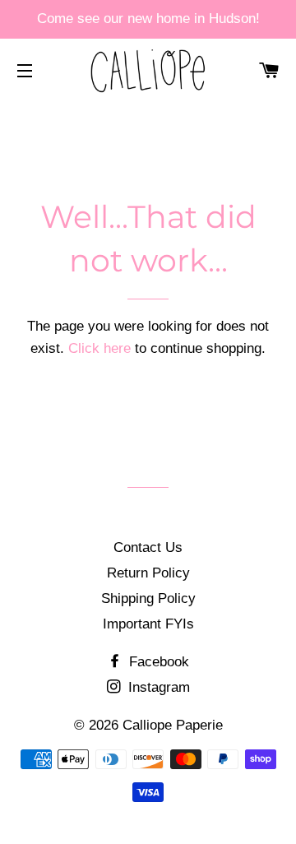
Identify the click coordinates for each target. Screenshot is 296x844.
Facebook (157, 662)
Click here (99, 348)
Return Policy (148, 573)
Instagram (157, 687)
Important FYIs (148, 624)
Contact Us (148, 547)
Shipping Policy (148, 598)
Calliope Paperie (173, 725)
